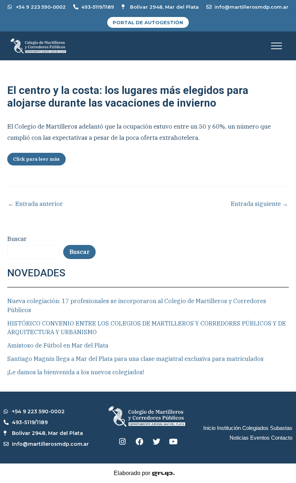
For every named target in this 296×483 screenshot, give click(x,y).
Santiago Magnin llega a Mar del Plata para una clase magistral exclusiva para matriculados (135, 359)
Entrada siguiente (259, 204)
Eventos (260, 438)
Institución (229, 428)
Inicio (209, 428)
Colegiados (255, 428)
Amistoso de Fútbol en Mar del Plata (57, 345)
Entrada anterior (35, 204)
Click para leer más (36, 159)
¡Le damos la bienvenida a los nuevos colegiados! (75, 372)
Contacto (281, 438)
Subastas (281, 428)
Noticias (239, 438)
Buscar (17, 239)
